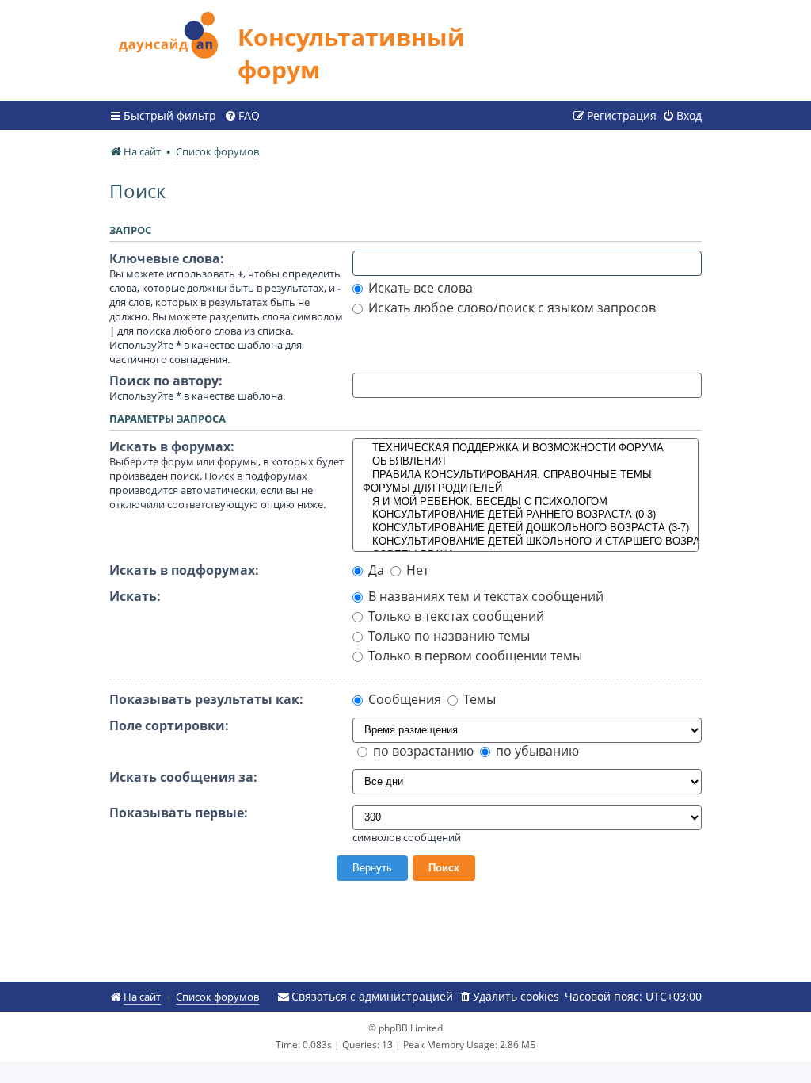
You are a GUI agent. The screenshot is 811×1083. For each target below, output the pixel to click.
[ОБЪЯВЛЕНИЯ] (525, 462)
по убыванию (536, 751)
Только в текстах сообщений (454, 616)
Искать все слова (419, 288)
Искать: (135, 596)
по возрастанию (422, 751)
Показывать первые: (178, 812)
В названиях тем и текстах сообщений (484, 596)
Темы (478, 699)
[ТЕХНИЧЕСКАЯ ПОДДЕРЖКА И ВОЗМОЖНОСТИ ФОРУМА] (525, 448)
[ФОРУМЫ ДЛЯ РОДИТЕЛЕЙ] (525, 489)
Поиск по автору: (166, 380)
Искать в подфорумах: (184, 570)
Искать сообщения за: (183, 777)
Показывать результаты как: (206, 699)
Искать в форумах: (171, 446)
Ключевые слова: (166, 258)
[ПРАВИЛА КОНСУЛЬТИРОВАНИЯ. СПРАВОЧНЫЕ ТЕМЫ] (525, 475)
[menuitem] (242, 115)
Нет (415, 570)
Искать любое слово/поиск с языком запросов (510, 307)
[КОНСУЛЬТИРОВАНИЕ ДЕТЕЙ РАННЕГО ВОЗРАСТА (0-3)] (525, 515)
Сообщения (403, 699)
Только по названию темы (447, 636)
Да (374, 570)
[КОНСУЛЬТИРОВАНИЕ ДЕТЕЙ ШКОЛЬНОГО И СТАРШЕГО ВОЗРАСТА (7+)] (525, 542)
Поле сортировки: (169, 725)
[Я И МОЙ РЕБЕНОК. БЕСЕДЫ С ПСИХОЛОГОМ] (525, 502)
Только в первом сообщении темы (473, 655)
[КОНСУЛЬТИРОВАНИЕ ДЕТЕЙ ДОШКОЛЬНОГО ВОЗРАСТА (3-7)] (525, 528)
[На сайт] (173, 33)
